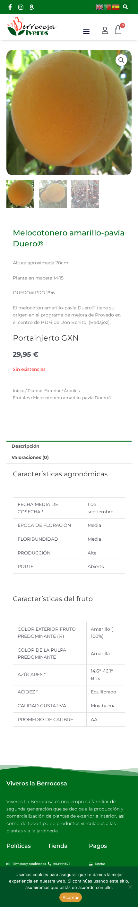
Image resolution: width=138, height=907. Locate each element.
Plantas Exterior (44, 390)
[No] (130, 887)
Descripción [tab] (25, 446)
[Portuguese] (108, 6)
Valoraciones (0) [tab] (30, 457)
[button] (125, 7)
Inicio (18, 390)
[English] (99, 6)
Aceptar (71, 897)
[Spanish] (116, 6)
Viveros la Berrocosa (36, 783)
